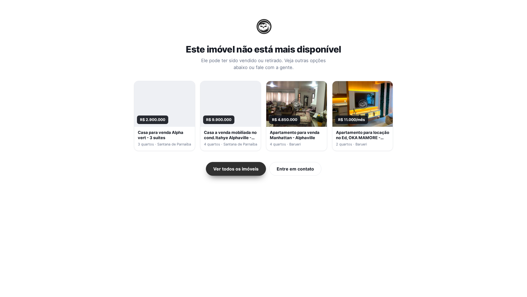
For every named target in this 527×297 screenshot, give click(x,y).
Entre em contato (295, 169)
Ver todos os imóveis (236, 169)
